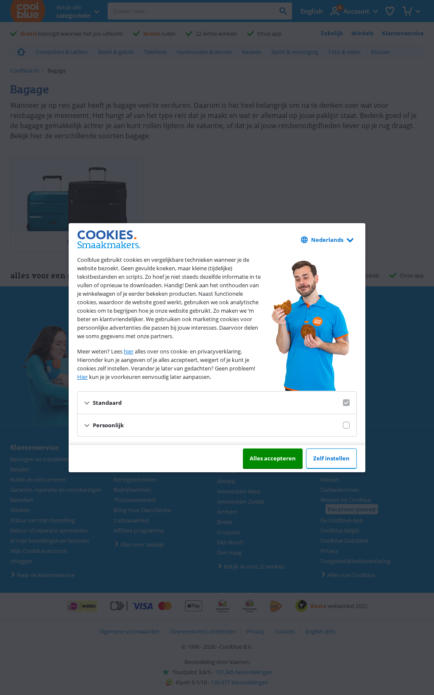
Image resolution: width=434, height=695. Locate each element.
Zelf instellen (331, 458)
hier (129, 351)
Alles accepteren (273, 458)
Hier (82, 377)
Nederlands (327, 240)
